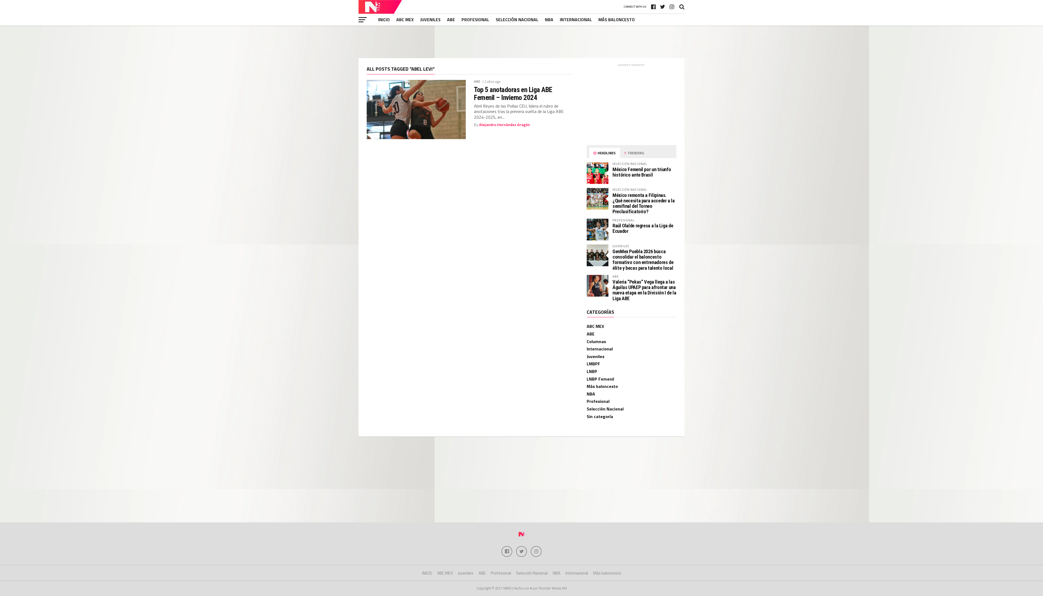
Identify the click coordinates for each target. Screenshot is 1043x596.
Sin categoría (600, 416)
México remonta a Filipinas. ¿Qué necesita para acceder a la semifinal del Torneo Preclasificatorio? (643, 203)
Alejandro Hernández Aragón (504, 125)
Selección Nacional (517, 19)
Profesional (475, 19)
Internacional (576, 19)
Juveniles (430, 19)
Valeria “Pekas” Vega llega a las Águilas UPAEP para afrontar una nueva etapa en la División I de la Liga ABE (644, 290)
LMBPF (593, 363)
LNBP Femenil (600, 379)
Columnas (596, 341)
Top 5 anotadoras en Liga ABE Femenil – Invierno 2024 (513, 93)
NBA (549, 19)
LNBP (592, 371)
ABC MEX (405, 19)
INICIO (384, 19)
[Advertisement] (521, 42)
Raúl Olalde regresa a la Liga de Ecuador (642, 228)
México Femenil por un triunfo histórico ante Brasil (641, 172)
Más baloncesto (616, 19)
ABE (451, 19)
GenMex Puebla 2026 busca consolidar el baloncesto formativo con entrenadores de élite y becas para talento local (642, 260)
